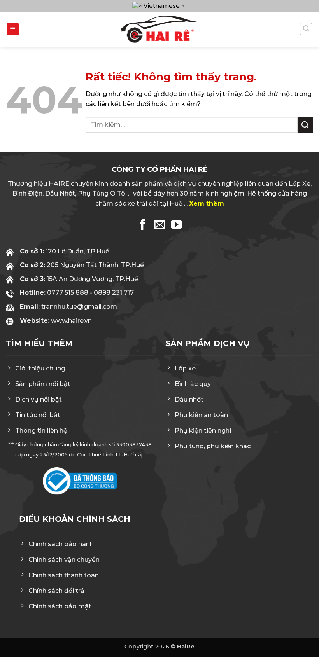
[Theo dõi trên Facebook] (142, 225)
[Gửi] (305, 124)
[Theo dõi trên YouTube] (176, 225)
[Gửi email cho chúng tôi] (159, 225)
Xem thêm (206, 203)
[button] (13, 29)
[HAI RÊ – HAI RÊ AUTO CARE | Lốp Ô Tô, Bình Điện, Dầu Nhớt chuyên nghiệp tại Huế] (159, 29)
